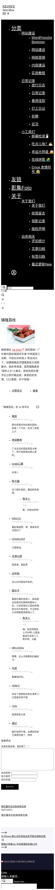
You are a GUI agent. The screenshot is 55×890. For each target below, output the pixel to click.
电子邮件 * (6, 776)
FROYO (16, 518)
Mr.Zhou (17, 349)
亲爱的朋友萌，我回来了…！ (15, 746)
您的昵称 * (6, 773)
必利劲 (15, 573)
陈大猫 (15, 481)
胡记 (14, 723)
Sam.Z (16, 685)
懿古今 (15, 590)
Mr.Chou (18, 647)
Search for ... (20, 882)
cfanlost (18, 539)
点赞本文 (17, 390)
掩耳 (14, 416)
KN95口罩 (17, 464)
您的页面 (5, 779)
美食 (35, 390)
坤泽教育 (17, 440)
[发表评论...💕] (37, 407)
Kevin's (9, 6)
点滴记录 (17, 556)
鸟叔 (14, 668)
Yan (14, 706)
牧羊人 (26, 499)
